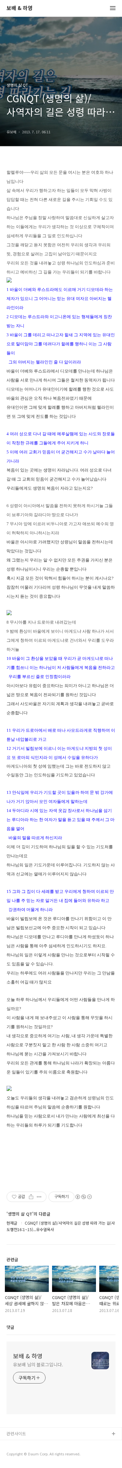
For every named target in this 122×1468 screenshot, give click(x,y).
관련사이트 (16, 1433)
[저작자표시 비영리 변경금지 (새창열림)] (83, 1196)
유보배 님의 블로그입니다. (38, 1364)
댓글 (10, 1327)
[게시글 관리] (39, 1197)
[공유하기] (31, 1197)
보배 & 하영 (20, 8)
